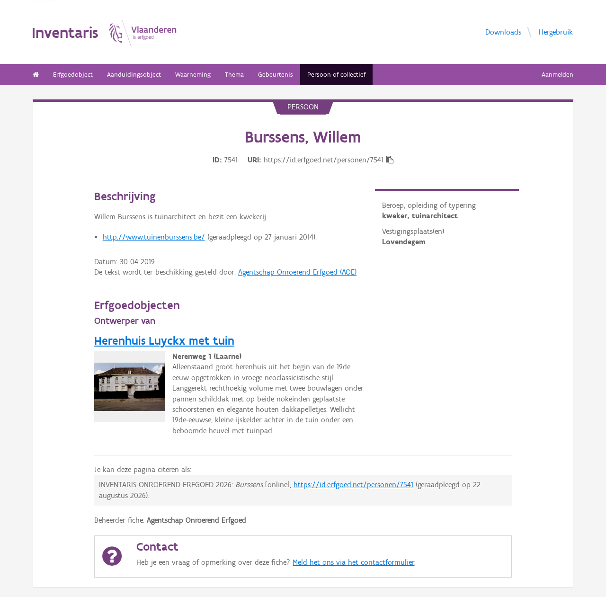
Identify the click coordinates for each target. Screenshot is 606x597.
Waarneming (193, 75)
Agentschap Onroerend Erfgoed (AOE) (297, 271)
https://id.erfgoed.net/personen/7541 (353, 484)
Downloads (503, 31)
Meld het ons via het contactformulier (353, 562)
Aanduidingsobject (134, 75)
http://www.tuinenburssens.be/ (154, 236)
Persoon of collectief (336, 75)
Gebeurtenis (275, 75)
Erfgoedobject (73, 75)
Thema (234, 75)
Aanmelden (557, 75)
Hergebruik (556, 31)
